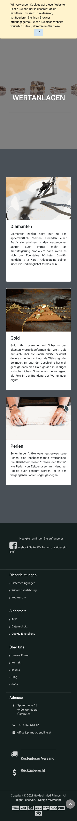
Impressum (18, 597)
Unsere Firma (20, 655)
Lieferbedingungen (23, 583)
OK (38, 32)
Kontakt (16, 662)
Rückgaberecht (33, 770)
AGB (14, 619)
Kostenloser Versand (38, 759)
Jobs (14, 684)
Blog (14, 677)
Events (15, 670)
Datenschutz (19, 626)
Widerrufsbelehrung (24, 590)
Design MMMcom (49, 800)
